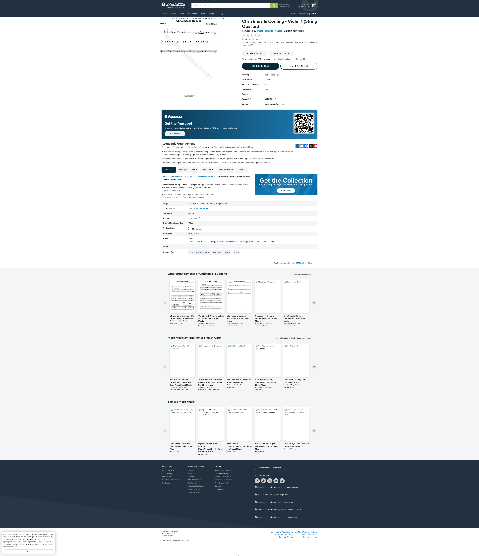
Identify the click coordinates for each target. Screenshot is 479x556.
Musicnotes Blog (221, 474)
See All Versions (279, 53)
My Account (303, 7)
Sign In (306, 4)
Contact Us (192, 483)
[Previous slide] (165, 302)
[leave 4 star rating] (255, 35)
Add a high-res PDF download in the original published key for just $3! (274, 59)
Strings (211, 14)
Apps (282, 14)
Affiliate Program (194, 480)
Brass (203, 14)
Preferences (166, 477)
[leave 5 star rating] (259, 35)
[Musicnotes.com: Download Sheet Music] (173, 5)
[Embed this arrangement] (297, 146)
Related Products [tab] (225, 170)
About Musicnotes (196, 467)
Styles (223, 14)
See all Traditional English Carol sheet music (293, 338)
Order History (167, 474)
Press (190, 474)
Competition (219, 489)
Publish (191, 477)
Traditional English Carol (269, 31)
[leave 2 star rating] (248, 35)
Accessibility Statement (197, 486)
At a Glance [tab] (168, 170)
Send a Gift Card (284, 6)
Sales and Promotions (223, 480)
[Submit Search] (274, 5)
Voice (182, 14)
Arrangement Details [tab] (188, 170)
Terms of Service (194, 489)
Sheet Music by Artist (223, 470)
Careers (191, 470)
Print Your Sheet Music (171, 480)
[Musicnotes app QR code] (304, 124)
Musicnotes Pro (284, 4)
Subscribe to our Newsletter (270, 468)
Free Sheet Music (222, 483)
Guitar (173, 14)
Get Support (166, 483)
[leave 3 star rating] (252, 35)
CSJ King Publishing (304, 263)
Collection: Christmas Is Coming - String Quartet (183, 197)
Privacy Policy (193, 492)
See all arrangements (302, 274)
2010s (236, 252)
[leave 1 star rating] (244, 35)
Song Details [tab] (207, 170)
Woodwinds (192, 14)
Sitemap (218, 486)
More (294, 15)
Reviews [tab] (241, 170)
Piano (165, 14)
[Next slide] (314, 302)
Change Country (167, 536)
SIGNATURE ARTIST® (223, 477)
